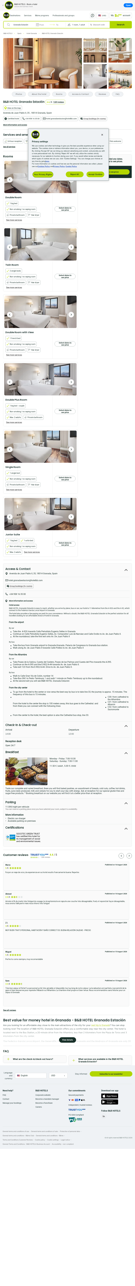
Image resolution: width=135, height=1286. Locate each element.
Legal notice (65, 1140)
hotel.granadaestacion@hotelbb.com (61, 119)
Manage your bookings (12, 1103)
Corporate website (42, 1095)
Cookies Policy (44, 166)
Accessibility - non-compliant (63, 1144)
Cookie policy (40, 1140)
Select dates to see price (65, 209)
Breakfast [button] (12, 752)
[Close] (3, 5)
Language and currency (8, 1075)
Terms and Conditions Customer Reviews (18, 1140)
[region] (68, 155)
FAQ (4, 1095)
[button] (77, 24)
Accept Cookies (95, 174)
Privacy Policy (59, 166)
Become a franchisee (43, 1103)
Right (71, 247)
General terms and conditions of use (16, 1131)
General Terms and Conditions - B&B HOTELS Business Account (26, 1144)
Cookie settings (53, 1140)
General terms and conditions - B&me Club (18, 1136)
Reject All (74, 174)
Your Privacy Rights (43, 174)
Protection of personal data (70, 1131)
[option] (40, 244)
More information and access (15, 125)
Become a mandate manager (47, 1099)
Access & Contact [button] (18, 569)
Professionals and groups (63, 15)
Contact (6, 1099)
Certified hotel (13, 119)
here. (47, 161)
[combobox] (21, 24)
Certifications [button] (14, 827)
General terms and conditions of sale (44, 1131)
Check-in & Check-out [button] (21, 725)
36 (126, 83)
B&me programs (42, 15)
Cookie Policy (71, 166)
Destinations (15, 15)
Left (10, 180)
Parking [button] (10, 802)
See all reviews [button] (9, 1010)
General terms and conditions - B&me (49, 1136)
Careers (38, 1107)
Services (27, 15)
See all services (9, 147)
